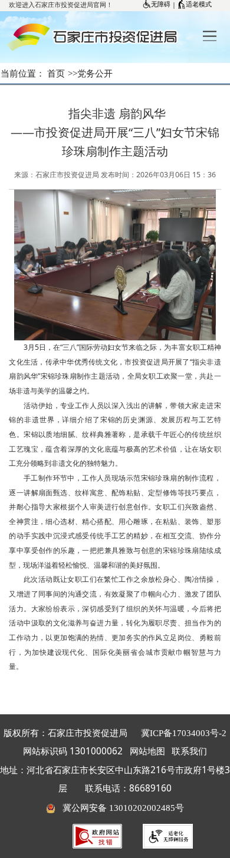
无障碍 (160, 4)
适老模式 (199, 4)
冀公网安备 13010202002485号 (119, 808)
